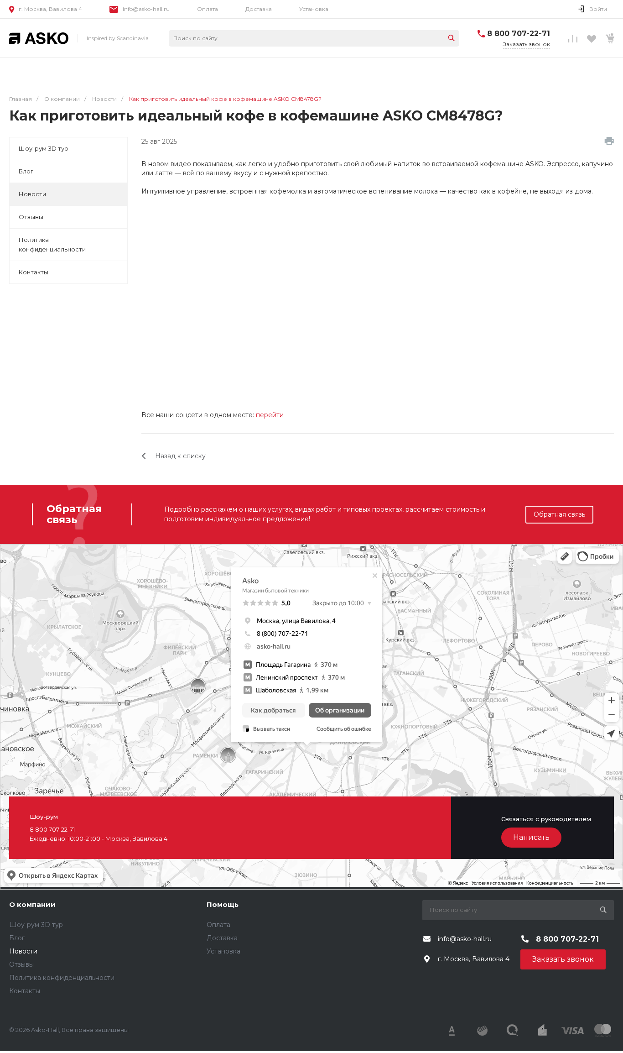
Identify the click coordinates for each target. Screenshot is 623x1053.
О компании (32, 904)
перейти (270, 415)
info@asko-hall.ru (146, 8)
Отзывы (31, 216)
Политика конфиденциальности (52, 244)
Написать (531, 837)
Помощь (223, 904)
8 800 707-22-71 (518, 33)
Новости (32, 194)
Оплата (207, 8)
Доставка (258, 8)
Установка (313, 8)
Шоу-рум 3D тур (43, 148)
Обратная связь (559, 514)
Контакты (33, 272)
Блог (26, 171)
